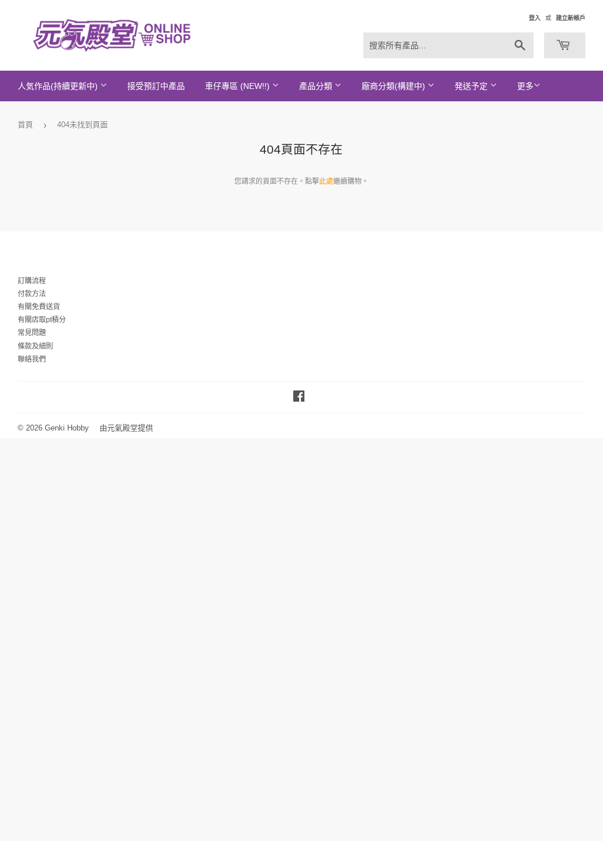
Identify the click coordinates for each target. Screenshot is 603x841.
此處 (326, 181)
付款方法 (32, 294)
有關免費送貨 (39, 307)
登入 (535, 18)
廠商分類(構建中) (395, 86)
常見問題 (32, 333)
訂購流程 (32, 281)
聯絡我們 (32, 359)
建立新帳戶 (570, 18)
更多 (525, 86)
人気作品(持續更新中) (59, 86)
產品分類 (316, 86)
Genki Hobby (67, 427)
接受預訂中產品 (156, 86)
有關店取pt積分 (42, 320)
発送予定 (472, 86)
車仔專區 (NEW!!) (238, 86)
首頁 (25, 124)
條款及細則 (35, 346)
